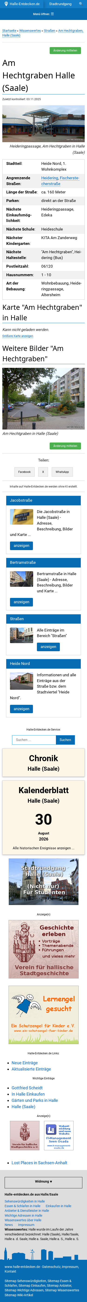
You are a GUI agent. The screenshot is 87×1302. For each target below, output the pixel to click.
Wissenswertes (30, 30)
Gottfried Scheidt (27, 1087)
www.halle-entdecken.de (22, 1267)
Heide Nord (20, 663)
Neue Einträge (25, 1062)
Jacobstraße (21, 500)
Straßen (49, 30)
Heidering (49, 178)
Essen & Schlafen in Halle (22, 1206)
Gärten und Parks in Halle (35, 1100)
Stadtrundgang (60, 4)
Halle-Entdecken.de (24, 4)
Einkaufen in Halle (58, 1206)
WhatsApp (62, 472)
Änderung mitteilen (65, 50)
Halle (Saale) (23, 1106)
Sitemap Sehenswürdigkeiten (25, 1281)
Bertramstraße (23, 562)
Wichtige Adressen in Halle (23, 1215)
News (9, 1225)
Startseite (9, 30)
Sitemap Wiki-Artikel (19, 1295)
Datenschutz (51, 1267)
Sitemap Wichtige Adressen (24, 1290)
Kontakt (10, 1271)
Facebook (24, 472)
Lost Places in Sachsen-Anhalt (39, 1162)
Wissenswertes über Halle (23, 1220)
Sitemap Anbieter (59, 1285)
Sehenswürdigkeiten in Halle (25, 1201)
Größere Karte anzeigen (17, 336)
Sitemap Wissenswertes (62, 1290)
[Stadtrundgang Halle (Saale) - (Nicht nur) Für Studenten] (44, 908)
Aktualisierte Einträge (31, 1069)
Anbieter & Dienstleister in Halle (27, 1210)
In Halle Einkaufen (28, 1094)
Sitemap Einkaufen (32, 1285)
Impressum (26, 1225)
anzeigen (21, 545)
